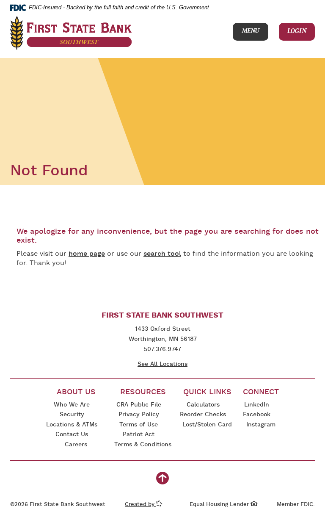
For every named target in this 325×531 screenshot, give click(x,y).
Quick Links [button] (207, 392)
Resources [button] (143, 392)
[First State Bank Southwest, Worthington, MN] (71, 32)
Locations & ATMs (71, 425)
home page (87, 254)
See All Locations (162, 364)
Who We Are (72, 405)
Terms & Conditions (142, 445)
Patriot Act (138, 435)
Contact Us (71, 435)
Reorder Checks (203, 415)
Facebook (256, 415)
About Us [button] (76, 392)
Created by (143, 505)
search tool (162, 254)
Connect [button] (261, 392)
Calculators (203, 405)
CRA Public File (137, 405)
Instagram (260, 425)
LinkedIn (256, 405)
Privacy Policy (136, 415)
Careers (76, 445)
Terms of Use (138, 425)
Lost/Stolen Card (207, 425)
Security (72, 415)
